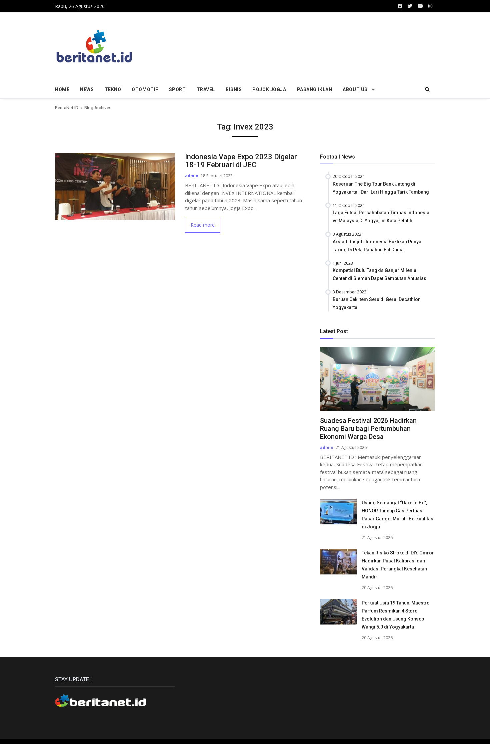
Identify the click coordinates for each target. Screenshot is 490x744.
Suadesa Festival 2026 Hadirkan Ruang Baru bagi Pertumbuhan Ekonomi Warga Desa (368, 429)
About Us (355, 89)
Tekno (113, 89)
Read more (203, 225)
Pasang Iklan (314, 89)
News (87, 89)
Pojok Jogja (269, 89)
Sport (177, 89)
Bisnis (234, 89)
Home (62, 89)
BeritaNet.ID (66, 107)
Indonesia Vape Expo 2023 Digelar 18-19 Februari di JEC (241, 161)
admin (191, 176)
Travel (206, 89)
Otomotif (145, 89)
